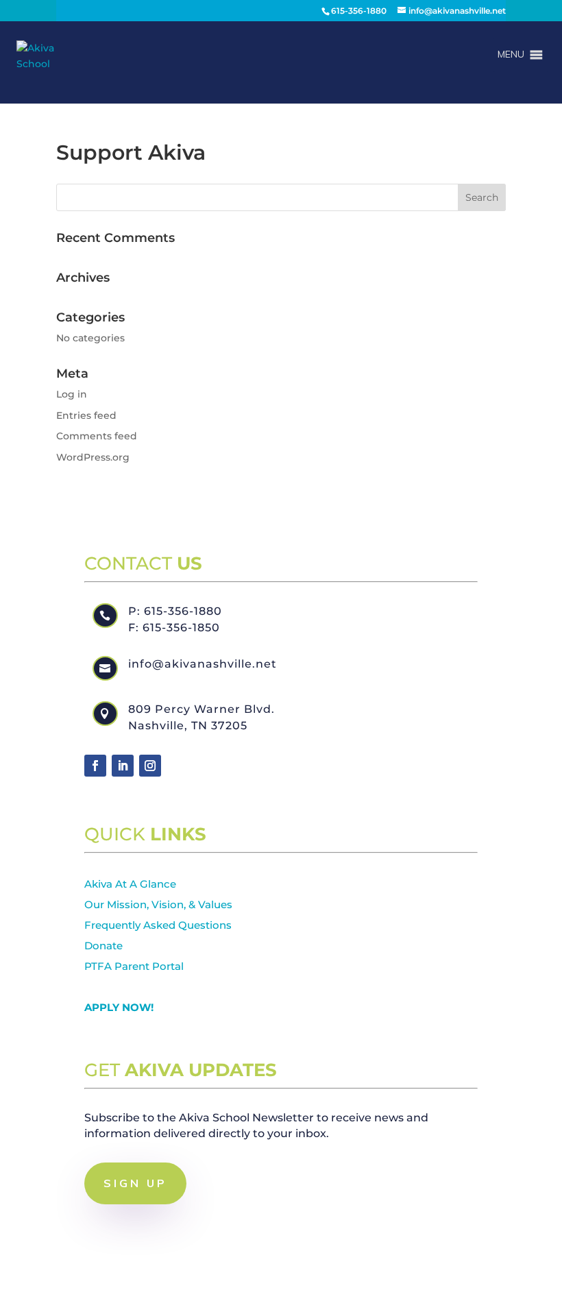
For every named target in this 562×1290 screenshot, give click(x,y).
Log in (71, 394)
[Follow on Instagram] (150, 766)
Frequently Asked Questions (158, 925)
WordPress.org (93, 457)
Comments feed (96, 436)
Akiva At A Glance (130, 883)
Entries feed (86, 415)
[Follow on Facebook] (95, 766)
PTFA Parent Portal (134, 966)
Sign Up (135, 1183)
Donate (103, 945)
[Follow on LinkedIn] (123, 766)
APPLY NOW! (119, 1007)
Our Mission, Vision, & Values (158, 904)
